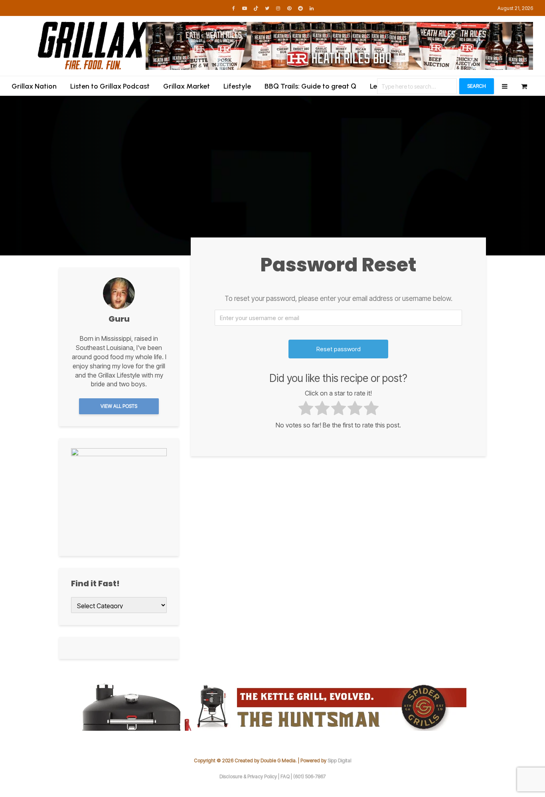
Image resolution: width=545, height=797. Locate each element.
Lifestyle (237, 86)
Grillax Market (186, 86)
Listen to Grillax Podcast (110, 86)
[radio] (305, 409)
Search (476, 86)
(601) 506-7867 (309, 776)
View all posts (119, 406)
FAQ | (286, 776)
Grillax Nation (34, 86)
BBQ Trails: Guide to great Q (310, 86)
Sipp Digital (339, 760)
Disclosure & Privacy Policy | (249, 776)
